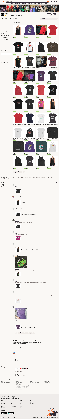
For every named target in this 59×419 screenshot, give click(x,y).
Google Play (11, 413)
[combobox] (26, 2)
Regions (56, 417)
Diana (16, 243)
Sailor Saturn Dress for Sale (19, 382)
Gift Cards (45, 3)
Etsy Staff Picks (17, 3)
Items (2, 18)
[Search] (48, 2)
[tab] (6, 22)
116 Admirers (2, 59)
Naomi (16, 220)
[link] (14, 172)
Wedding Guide (40, 3)
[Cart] (56, 2)
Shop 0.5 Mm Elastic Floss (47, 382)
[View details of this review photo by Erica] (21, 313)
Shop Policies (15, 18)
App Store (4, 413)
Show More (29, 390)
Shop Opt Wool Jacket (18, 389)
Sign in (51, 1)
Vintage (35, 3)
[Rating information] (5, 15)
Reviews (6, 18)
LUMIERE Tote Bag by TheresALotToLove (6, 382)
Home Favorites (24, 3)
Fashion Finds (30, 3)
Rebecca (16, 196)
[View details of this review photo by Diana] (21, 262)
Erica (16, 306)
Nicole (16, 291)
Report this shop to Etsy (4, 62)
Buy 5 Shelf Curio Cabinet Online (34, 382)
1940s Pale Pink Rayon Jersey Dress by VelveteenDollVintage (20, 384)
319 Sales (2, 57)
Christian (16, 208)
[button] (49, 14)
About (10, 18)
